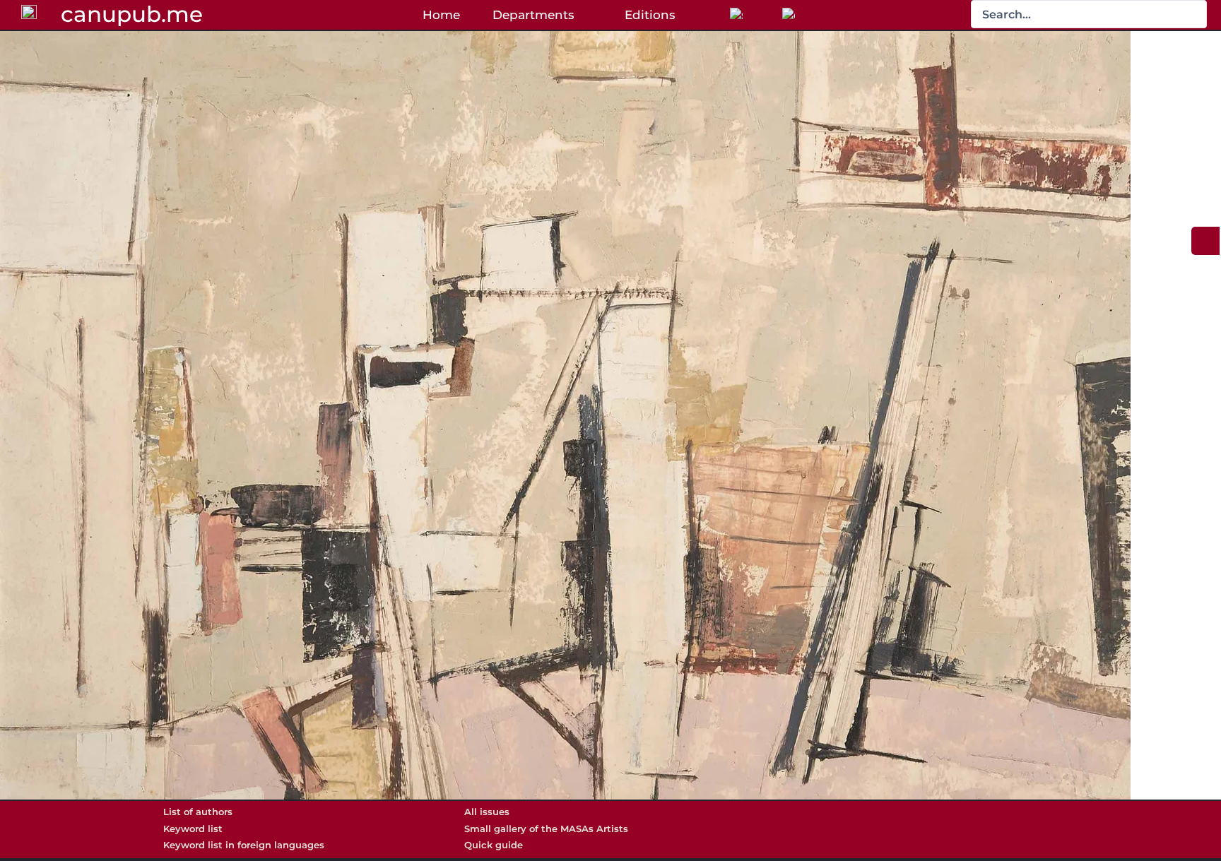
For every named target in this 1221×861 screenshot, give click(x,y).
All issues (486, 811)
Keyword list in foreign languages (243, 844)
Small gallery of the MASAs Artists (546, 828)
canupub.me (132, 14)
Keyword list (193, 828)
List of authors (197, 811)
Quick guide (493, 844)
